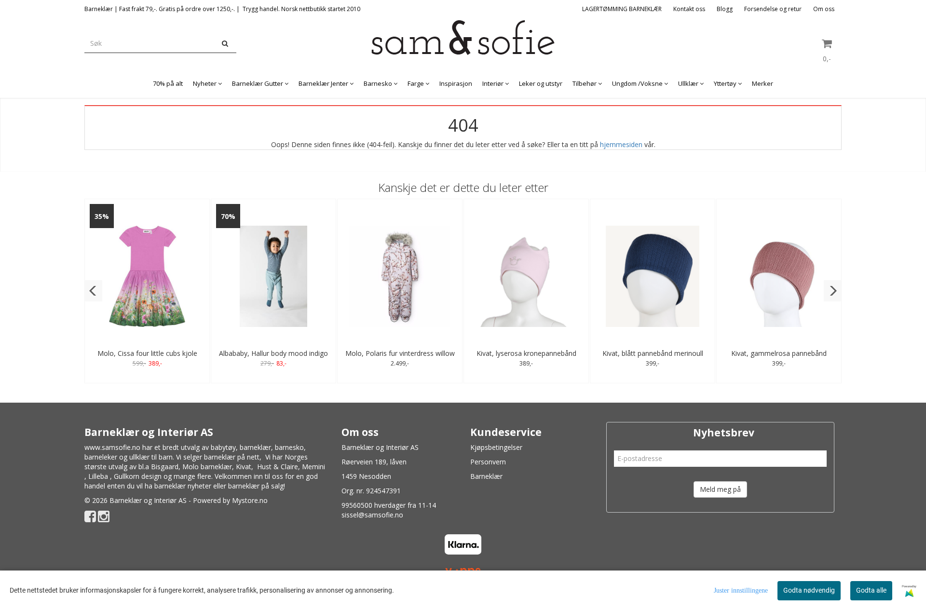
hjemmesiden (621, 144)
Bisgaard (164, 466)
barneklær (255, 447)
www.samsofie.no (112, 447)
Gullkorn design (138, 476)
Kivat (243, 466)
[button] (93, 290)
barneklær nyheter (182, 485)
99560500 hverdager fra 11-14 (388, 505)
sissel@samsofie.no (372, 514)
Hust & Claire (277, 466)
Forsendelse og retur (773, 9)
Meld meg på (720, 489)
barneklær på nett (231, 456)
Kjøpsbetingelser (496, 447)
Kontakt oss (689, 9)
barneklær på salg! (256, 485)
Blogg (725, 9)
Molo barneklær (207, 466)
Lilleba (98, 476)
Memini (313, 466)
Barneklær (486, 476)
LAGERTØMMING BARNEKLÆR (622, 9)
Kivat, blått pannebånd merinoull (652, 353)
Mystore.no (250, 500)
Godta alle (871, 590)
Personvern (488, 461)
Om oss (823, 9)
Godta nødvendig (809, 590)
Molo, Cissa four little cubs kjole (147, 353)
